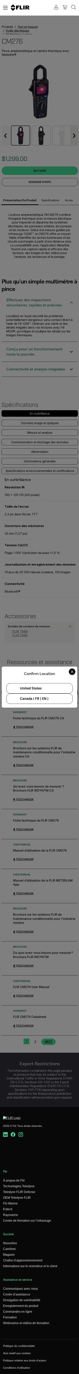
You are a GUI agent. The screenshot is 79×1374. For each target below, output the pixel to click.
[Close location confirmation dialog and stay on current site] (72, 671)
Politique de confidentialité (19, 1345)
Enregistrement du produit (20, 1305)
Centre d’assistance (16, 1294)
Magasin (9, 1254)
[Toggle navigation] (5, 7)
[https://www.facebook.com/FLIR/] (13, 1134)
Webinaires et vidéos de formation (26, 1323)
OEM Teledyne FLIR (17, 1197)
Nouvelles (10, 1243)
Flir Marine (10, 1203)
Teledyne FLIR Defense (19, 1192)
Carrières (9, 1249)
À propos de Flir (14, 1180)
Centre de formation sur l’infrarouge (27, 1220)
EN (44, 699)
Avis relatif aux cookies (17, 1353)
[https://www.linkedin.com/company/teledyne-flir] (5, 1134)
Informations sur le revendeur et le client (30, 1266)
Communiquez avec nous (20, 1288)
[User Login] (54, 8)
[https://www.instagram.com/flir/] (20, 1134)
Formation (10, 1317)
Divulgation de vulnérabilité (21, 1300)
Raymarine (10, 1214)
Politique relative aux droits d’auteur (24, 1360)
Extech (7, 1209)
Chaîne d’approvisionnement (22, 1260)
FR (37, 699)
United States (31, 688)
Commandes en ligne (17, 1311)
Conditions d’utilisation (16, 1367)
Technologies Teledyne (19, 1186)
